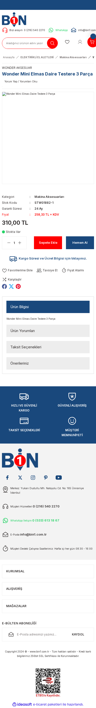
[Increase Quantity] (22, 242)
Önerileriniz (19, 363)
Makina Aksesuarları (49, 197)
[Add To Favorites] (17, 270)
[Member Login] (80, 42)
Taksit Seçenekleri (25, 347)
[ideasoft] (22, 704)
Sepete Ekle (48, 242)
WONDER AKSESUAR (17, 68)
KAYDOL (78, 634)
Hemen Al (80, 242)
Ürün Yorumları (22, 330)
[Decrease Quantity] (6, 242)
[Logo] (15, 19)
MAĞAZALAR (16, 606)
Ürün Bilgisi (19, 306)
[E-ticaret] (47, 704)
